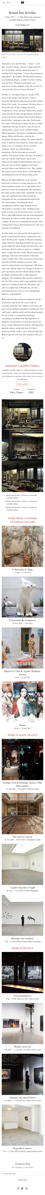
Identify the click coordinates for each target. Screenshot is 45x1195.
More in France (22, 948)
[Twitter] (22, 1188)
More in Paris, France (22, 735)
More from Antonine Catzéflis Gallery (22, 520)
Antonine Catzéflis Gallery (22, 365)
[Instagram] (26, 1188)
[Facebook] (18, 1188)
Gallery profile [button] (22, 384)
